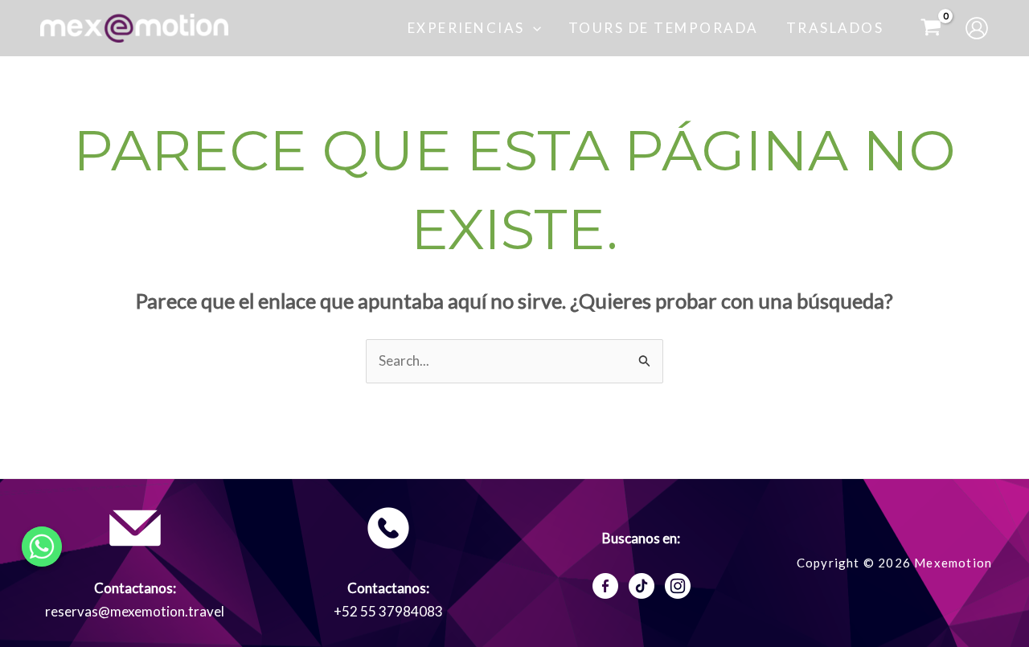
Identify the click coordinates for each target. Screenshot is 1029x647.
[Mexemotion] (134, 26)
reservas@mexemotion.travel (134, 611)
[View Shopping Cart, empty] (931, 28)
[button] (533, 28)
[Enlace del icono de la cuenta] (977, 28)
